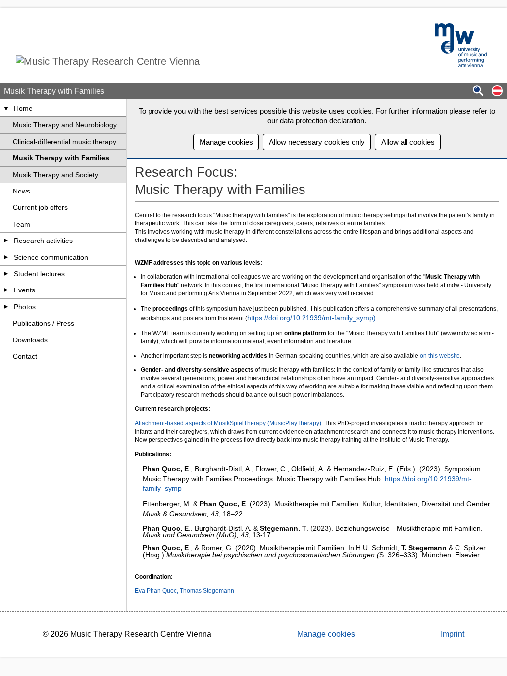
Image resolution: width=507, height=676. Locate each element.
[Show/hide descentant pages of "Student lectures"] (6, 274)
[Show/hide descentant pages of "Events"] (6, 290)
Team (21, 224)
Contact (25, 356)
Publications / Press (43, 323)
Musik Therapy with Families (61, 158)
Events (24, 290)
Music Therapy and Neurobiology (65, 125)
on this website (440, 355)
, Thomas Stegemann (205, 590)
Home (23, 108)
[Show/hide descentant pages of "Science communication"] (6, 257)
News (21, 191)
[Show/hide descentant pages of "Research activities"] (6, 240)
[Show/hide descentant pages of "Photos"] (6, 307)
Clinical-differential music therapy (64, 141)
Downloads (30, 340)
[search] (478, 91)
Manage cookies (226, 142)
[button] (497, 91)
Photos (25, 307)
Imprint (452, 634)
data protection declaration (322, 120)
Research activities (43, 240)
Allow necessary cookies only (317, 142)
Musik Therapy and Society (55, 175)
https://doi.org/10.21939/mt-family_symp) (311, 318)
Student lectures (39, 274)
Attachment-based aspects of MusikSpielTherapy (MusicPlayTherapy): (229, 423)
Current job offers (40, 207)
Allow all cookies (408, 142)
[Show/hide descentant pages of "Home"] (6, 108)
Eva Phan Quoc (156, 590)
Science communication (51, 257)
